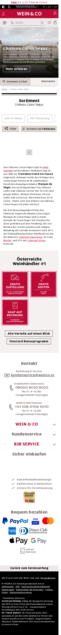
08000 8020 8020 (31, 387)
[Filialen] (55, 13)
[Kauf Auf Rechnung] (15, 312)
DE (49, 6)
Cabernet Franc (36, 240)
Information (48, 81)
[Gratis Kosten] (43, 284)
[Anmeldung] (3, 13)
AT (44, 6)
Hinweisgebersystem (21, 592)
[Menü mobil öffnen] (5, 23)
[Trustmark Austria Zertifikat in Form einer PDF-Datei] (29, 497)
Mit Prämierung (39, 118)
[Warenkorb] (55, 22)
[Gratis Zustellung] (15, 284)
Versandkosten (48, 578)
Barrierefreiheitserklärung (35, 586)
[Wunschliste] (49, 23)
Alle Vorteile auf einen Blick (29, 333)
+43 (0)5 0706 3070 (32, 406)
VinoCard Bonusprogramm (28, 341)
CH (55, 6)
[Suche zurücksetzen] (42, 22)
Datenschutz (8, 589)
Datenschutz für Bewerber (30, 589)
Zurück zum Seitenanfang (29, 568)
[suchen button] (13, 22)
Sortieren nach (40, 128)
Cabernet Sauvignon (30, 237)
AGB (17, 586)
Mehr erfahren (16, 69)
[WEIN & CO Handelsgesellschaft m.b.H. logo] (29, 13)
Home (4, 89)
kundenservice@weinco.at (33, 375)
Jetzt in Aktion (13, 118)
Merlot (7, 240)
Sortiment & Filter (16, 81)
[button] (3, 7)
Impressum (8, 586)
